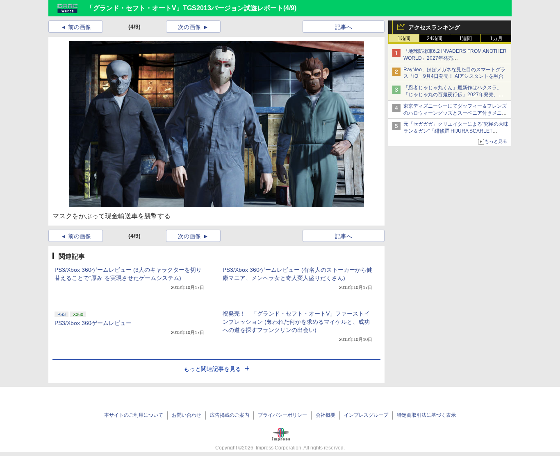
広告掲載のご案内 (229, 415)
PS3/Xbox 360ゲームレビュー (93, 323)
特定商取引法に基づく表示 (426, 415)
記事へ (343, 27)
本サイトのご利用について (133, 415)
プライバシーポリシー (282, 415)
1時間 (404, 38)
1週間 (465, 38)
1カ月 (496, 38)
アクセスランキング (434, 27)
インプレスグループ (366, 415)
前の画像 (79, 27)
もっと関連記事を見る (212, 369)
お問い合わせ (186, 415)
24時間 (434, 38)
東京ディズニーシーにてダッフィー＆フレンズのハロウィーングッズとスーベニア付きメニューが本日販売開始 (455, 113)
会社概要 (325, 415)
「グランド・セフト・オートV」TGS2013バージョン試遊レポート (185, 8)
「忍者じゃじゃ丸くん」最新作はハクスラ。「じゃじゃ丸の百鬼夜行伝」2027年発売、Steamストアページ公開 (452, 94)
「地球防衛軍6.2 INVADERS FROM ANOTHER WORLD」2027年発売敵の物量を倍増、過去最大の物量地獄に (455, 58)
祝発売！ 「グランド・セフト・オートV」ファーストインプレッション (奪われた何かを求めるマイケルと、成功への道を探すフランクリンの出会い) (296, 321)
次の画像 (189, 27)
